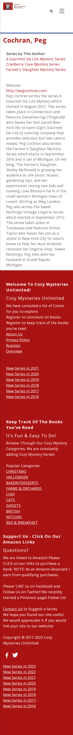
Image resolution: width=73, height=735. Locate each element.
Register (13, 345)
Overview (14, 351)
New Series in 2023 (19, 666)
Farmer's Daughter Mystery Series (36, 69)
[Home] (14, 6)
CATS (10, 499)
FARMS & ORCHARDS (24, 488)
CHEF (10, 494)
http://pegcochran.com (26, 90)
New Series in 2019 (22, 379)
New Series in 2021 (22, 368)
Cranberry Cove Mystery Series (33, 64)
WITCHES (14, 516)
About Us (14, 334)
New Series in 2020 (22, 373)
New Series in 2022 (19, 671)
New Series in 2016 (22, 396)
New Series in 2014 (22, 408)
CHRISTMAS (16, 471)
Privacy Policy (18, 339)
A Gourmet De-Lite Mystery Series (35, 58)
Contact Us (13, 608)
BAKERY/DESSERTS (22, 482)
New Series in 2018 (22, 385)
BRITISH (13, 511)
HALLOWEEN (17, 477)
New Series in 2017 (22, 391)
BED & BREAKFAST (22, 522)
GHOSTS (13, 505)
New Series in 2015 (22, 402)
